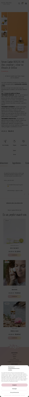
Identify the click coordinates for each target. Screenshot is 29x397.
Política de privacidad (16, 395)
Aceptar (14, 385)
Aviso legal (23, 395)
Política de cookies (7, 395)
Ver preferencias (14, 392)
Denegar (14, 388)
